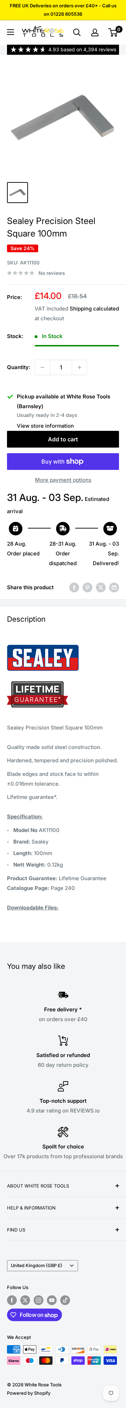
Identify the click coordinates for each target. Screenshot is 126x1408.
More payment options (63, 480)
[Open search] (77, 32)
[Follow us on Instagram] (38, 1300)
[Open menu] (10, 32)
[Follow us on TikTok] (65, 1300)
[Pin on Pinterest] (87, 587)
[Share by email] (114, 587)
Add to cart (63, 439)
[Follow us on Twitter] (25, 1300)
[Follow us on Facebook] (12, 1300)
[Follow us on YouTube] (52, 1300)
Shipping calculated (94, 308)
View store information (45, 425)
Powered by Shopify (28, 1393)
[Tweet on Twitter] (101, 587)
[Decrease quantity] (42, 367)
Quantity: (18, 367)
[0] (113, 32)
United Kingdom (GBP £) (36, 1265)
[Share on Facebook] (74, 587)
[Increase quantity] (79, 367)
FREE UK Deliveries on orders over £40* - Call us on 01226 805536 (63, 10)
